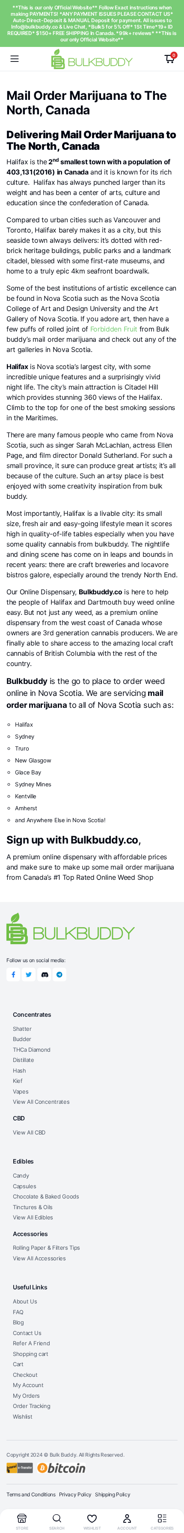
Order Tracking (31, 1405)
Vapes (20, 1091)
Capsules (24, 1186)
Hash (19, 1070)
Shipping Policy (112, 1494)
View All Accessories (39, 1258)
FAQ (18, 1312)
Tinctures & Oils (33, 1207)
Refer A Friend (31, 1343)
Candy (21, 1175)
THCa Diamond (31, 1049)
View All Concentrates (41, 1101)
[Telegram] (59, 974)
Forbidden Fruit (113, 329)
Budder (22, 1039)
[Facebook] (13, 974)
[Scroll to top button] (170, 1494)
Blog (18, 1322)
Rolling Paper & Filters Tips (46, 1247)
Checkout (25, 1374)
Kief (18, 1080)
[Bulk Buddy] (92, 59)
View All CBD (29, 1132)
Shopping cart (30, 1353)
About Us (25, 1301)
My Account (28, 1385)
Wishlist (22, 1416)
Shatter (22, 1028)
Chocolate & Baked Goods (46, 1196)
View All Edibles (33, 1217)
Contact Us (27, 1332)
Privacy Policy (75, 1494)
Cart (18, 1364)
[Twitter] (29, 974)
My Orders (26, 1395)
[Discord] (44, 974)
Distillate (23, 1059)
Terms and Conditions (31, 1494)
